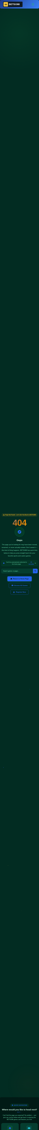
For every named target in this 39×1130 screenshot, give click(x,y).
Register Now (21, 592)
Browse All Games (21, 585)
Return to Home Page (21, 579)
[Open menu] (33, 4)
